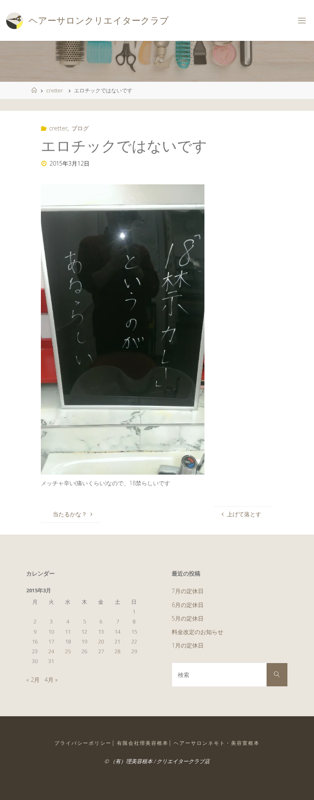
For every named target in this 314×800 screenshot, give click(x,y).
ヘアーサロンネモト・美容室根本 (217, 743)
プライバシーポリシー (83, 743)
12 (84, 631)
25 (68, 651)
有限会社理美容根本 (142, 743)
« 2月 (33, 679)
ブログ (80, 128)
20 (101, 641)
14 (117, 631)
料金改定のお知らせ (197, 632)
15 (134, 631)
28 (117, 651)
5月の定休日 (188, 618)
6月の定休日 (188, 605)
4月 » (51, 679)
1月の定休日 (188, 645)
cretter (54, 90)
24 (51, 651)
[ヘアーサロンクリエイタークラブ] (14, 20)
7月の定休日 (188, 591)
